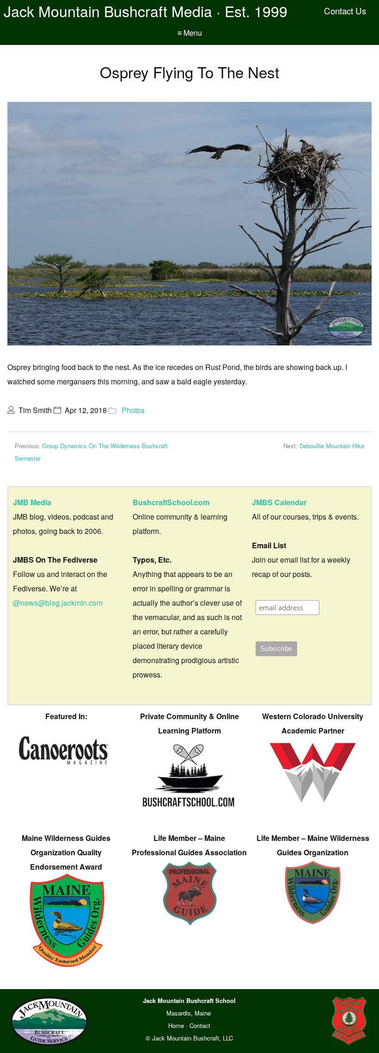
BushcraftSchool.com (171, 502)
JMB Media (32, 502)
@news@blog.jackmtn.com (58, 602)
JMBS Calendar (279, 502)
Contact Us (345, 11)
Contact (200, 1025)
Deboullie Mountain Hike (332, 445)
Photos (133, 410)
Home (176, 1025)
